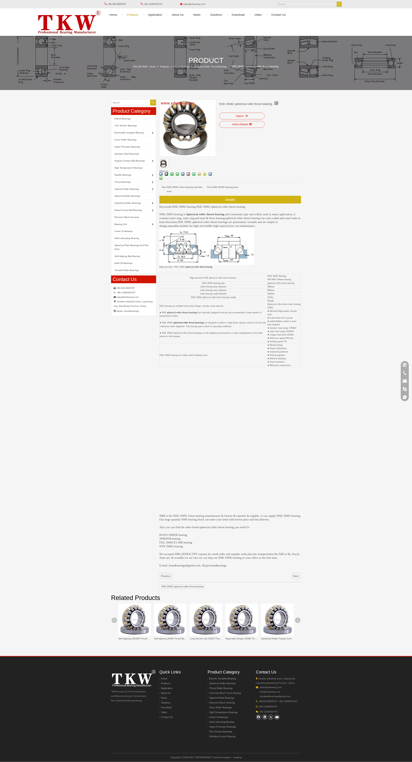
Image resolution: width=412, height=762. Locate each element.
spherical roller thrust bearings (188, 322)
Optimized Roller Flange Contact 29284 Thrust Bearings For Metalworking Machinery (277, 638)
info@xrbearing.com (270, 691)
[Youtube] (277, 717)
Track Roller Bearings (220, 707)
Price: (210, 187)
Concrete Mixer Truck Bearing (225, 693)
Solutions (166, 702)
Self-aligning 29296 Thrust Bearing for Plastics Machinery (170, 638)
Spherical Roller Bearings (222, 683)
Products (165, 683)
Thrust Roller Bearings (221, 688)
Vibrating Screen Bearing (222, 736)
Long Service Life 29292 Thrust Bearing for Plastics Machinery (206, 638)
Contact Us (167, 717)
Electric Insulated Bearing (222, 678)
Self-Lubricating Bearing (221, 722)
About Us (166, 693)
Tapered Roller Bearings (221, 697)
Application (166, 688)
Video (164, 712)
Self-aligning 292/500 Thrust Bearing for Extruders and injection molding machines (134, 638)
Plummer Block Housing (222, 702)
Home (164, 678)
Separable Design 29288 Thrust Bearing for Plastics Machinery (241, 638)
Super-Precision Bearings (222, 726)
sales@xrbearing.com (195, 4)
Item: (164, 187)
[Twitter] (270, 717)
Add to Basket (240, 124)
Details (230, 199)
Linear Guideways (218, 717)
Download (166, 707)
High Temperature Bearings (223, 712)
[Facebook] (258, 717)
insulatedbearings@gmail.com (275, 696)
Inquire (240, 116)
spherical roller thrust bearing (198, 267)
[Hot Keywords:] (339, 4)
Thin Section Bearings (220, 731)
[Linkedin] (264, 717)
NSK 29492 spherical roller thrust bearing (182, 586)
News (164, 697)
